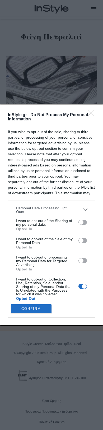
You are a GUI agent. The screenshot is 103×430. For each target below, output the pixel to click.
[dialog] (51, 215)
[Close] (93, 115)
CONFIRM (31, 309)
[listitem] (51, 210)
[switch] (82, 222)
